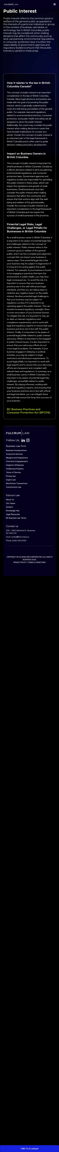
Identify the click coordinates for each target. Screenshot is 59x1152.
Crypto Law (11, 480)
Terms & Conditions (37, 562)
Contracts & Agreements (17, 461)
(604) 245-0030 (19, 540)
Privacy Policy (19, 562)
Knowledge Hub (12, 510)
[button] (53, 4)
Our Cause (10, 503)
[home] (10, 4)
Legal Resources (13, 514)
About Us (10, 499)
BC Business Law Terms (16, 518)
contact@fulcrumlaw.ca (20, 537)
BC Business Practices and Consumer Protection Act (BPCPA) (28, 410)
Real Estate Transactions (16, 483)
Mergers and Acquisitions (17, 458)
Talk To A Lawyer (29, 1148)
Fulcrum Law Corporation (30, 557)
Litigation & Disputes (15, 465)
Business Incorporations (16, 450)
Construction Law (13, 487)
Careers (9, 507)
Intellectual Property (14, 469)
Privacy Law (11, 476)
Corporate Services (14, 454)
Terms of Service (13, 472)
